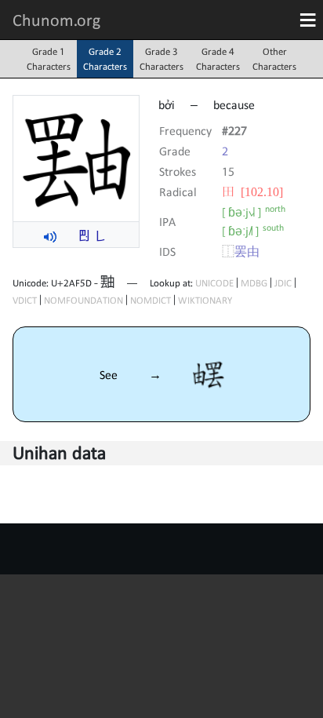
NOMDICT (150, 300)
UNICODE (214, 283)
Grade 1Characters (49, 58)
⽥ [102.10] (252, 191)
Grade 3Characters (161, 58)
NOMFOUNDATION (83, 300)
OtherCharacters (274, 58)
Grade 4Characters (218, 58)
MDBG (254, 283)
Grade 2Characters (105, 58)
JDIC (283, 283)
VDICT (25, 300)
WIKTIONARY (205, 300)
